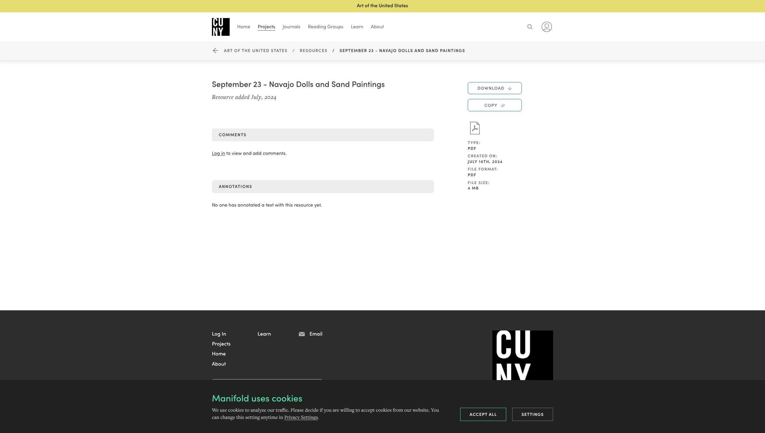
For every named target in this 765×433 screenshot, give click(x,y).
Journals (291, 26)
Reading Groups (325, 26)
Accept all (483, 414)
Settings (533, 414)
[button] (219, 333)
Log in (218, 153)
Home (243, 26)
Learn (357, 26)
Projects (266, 26)
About (377, 26)
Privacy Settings (301, 417)
